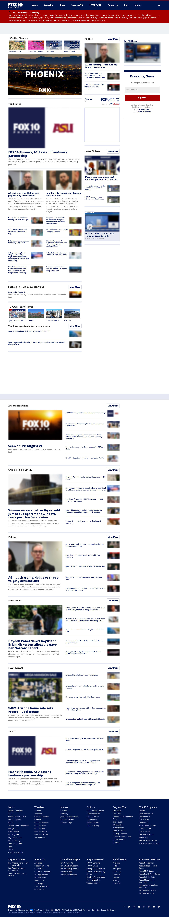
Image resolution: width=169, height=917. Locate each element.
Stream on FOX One (149, 859)
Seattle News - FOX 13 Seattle (17, 874)
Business (64, 811)
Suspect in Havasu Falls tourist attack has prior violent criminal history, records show (55, 221)
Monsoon (38, 814)
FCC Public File (40, 877)
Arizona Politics (92, 816)
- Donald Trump (92, 825)
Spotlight (116, 842)
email (154, 907)
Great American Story (147, 825)
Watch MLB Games (146, 871)
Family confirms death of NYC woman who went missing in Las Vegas (84, 500)
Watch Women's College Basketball (148, 886)
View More (75, 287)
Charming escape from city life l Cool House (83, 697)
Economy (64, 814)
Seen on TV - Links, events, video (26, 286)
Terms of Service (144, 111)
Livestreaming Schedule (69, 869)
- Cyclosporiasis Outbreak (18, 825)
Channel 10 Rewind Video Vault (123, 817)
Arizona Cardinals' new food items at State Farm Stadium (85, 687)
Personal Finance (67, 819)
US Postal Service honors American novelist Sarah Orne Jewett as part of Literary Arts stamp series (85, 620)
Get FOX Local (130, 41)
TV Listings (38, 883)
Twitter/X (116, 875)
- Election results (93, 814)
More (137, 5)
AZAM (10, 814)
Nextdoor (116, 883)
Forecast (37, 811)
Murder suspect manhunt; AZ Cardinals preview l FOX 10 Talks (101, 178)
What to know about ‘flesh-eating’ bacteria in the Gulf (29, 331)
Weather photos (92, 883)
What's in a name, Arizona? (149, 843)
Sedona (30, 320)
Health (10, 822)
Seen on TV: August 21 (16, 292)
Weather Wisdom (41, 834)
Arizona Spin (117, 811)
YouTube (116, 863)
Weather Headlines (41, 816)
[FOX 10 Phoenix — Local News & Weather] (16, 5)
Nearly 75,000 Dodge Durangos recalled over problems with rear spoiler (83, 653)
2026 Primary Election (95, 811)
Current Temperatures (35, 52)
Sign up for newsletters (95, 869)
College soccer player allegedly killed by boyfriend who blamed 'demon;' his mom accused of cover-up (18, 257)
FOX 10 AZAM (15, 667)
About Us (39, 859)
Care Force (117, 814)
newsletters (159, 907)
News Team (39, 880)
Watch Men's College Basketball (147, 881)
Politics (88, 38)
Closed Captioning (41, 866)
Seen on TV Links (15, 843)
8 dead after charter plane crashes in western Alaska (56, 254)
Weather (39, 807)
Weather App (39, 828)
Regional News (16, 859)
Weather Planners (41, 822)
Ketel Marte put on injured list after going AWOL (18, 242)
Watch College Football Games (148, 867)
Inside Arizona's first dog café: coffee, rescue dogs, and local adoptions (86, 709)
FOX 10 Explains (14, 819)
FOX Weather (39, 837)
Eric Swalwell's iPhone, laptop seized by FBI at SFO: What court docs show (85, 589)
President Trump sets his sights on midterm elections (94, 86)
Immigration (13, 828)
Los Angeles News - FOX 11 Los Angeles (18, 864)
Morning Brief (13, 834)
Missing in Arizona (120, 834)
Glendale (67, 320)
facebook (124, 907)
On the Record (144, 831)
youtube (139, 907)
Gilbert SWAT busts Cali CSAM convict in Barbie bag (17, 232)
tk (144, 907)
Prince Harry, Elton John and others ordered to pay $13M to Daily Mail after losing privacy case (85, 609)
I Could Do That (145, 828)
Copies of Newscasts (42, 872)
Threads (116, 877)
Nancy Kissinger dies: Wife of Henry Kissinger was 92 (85, 567)
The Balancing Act (146, 814)
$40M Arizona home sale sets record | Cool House (94, 198)
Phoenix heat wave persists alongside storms (57, 231)
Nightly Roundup (15, 837)
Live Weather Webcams (69, 866)
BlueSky (116, 880)
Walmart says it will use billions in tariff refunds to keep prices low (56, 269)
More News (14, 600)
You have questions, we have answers (29, 325)
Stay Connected (95, 859)
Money (64, 807)
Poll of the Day (14, 840)
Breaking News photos (95, 877)
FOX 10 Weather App (68, 875)
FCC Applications (41, 875)
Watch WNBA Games (147, 890)
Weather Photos (41, 831)
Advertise (38, 863)
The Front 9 (143, 822)
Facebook (117, 872)
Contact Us (38, 869)
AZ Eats (142, 811)
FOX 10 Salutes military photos (95, 873)
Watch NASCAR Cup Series (149, 874)
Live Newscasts (66, 863)
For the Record (69, 52)
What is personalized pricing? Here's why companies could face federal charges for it (36, 343)
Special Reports (119, 839)
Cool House (117, 822)
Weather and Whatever (148, 840)
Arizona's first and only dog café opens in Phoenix (85, 719)
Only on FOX (119, 807)
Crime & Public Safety (20, 469)
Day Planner (50, 52)
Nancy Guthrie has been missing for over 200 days (18, 219)
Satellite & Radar (15, 52)
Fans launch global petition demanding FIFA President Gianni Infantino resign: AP (83, 784)
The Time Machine (146, 834)
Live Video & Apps (70, 859)
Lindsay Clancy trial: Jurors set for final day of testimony (83, 522)
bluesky (149, 907)
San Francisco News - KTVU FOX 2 (17, 869)
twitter (129, 907)
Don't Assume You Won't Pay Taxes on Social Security (99, 234)
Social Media (119, 859)
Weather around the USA (16, 321)
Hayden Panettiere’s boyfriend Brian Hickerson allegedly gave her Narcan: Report (56, 244)
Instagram (117, 869)
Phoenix (88, 99)
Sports (11, 731)
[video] (113, 87)
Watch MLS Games (146, 893)
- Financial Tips (66, 822)
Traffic (10, 849)
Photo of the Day (93, 880)
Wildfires (37, 819)
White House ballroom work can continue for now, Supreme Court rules (94, 75)
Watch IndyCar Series (147, 877)
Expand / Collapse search (159, 5)
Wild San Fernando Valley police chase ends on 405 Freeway (85, 478)
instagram (134, 907)
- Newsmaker (91, 819)
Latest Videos (92, 151)
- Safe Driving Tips (15, 852)
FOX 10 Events (92, 866)
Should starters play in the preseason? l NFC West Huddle (94, 188)
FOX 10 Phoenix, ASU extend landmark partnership (38, 154)
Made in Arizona (119, 831)
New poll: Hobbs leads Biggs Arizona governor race (84, 578)
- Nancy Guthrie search (122, 836)
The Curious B (144, 816)
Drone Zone (117, 825)
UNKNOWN (143, 837)
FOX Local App (66, 872)
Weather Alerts (40, 825)
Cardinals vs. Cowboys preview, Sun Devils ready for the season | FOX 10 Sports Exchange (85, 773)
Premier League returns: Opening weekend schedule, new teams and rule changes (83, 761)
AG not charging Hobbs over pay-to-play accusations (24, 194)
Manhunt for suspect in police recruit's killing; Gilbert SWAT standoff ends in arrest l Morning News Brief (84, 437)
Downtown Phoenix (53, 320)
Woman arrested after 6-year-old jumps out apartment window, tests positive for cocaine (34, 513)
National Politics (92, 822)
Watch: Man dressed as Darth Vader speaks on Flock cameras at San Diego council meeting (17, 270)
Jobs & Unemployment (69, 816)
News (11, 807)
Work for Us (39, 889)
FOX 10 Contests (93, 863)
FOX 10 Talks (144, 819)
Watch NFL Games (146, 863)
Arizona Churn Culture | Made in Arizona (82, 675)
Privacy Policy (145, 109)
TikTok (115, 866)
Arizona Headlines (18, 405)
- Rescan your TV (41, 886)
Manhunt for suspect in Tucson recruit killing (63, 194)
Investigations (118, 828)
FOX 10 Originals (148, 807)
